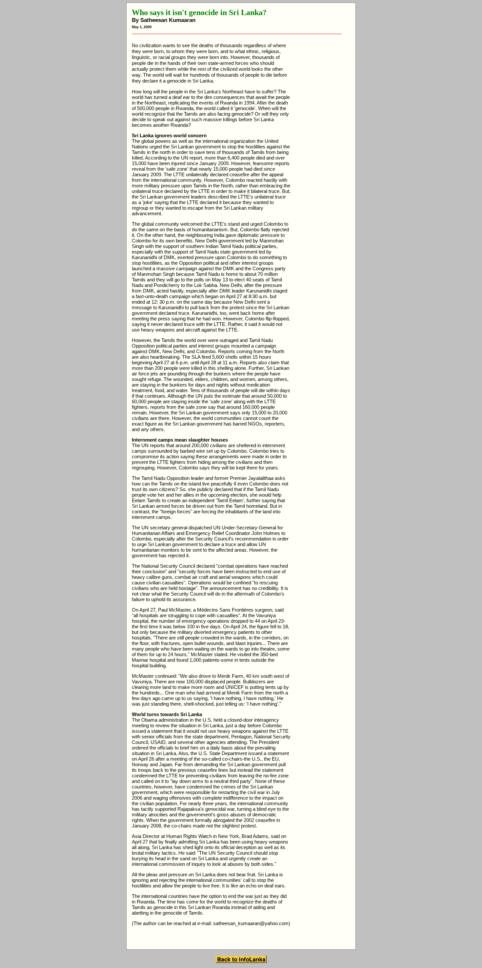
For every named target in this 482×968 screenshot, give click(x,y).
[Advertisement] (324, 141)
